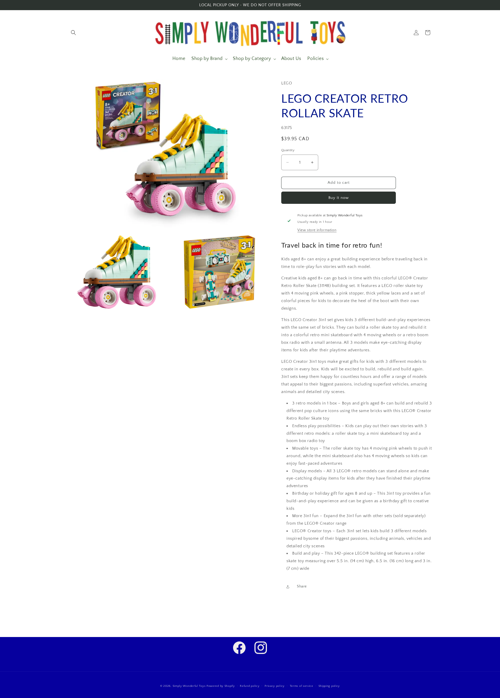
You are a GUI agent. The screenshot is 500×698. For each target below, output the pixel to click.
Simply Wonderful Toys (189, 686)
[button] (73, 32)
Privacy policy (275, 686)
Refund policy (249, 686)
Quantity (288, 150)
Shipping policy (329, 686)
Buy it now (338, 197)
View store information (316, 230)
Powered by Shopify (221, 686)
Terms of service (301, 686)
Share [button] (302, 586)
